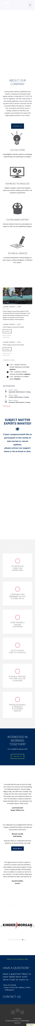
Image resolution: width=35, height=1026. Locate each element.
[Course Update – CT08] (17, 303)
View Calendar (6, 406)
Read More (7, 331)
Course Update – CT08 (12, 307)
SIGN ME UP (17, 756)
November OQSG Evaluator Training (19, 402)
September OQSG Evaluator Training (19, 392)
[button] (1, 926)
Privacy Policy (17, 1018)
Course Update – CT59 (12, 342)
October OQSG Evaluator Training (19, 397)
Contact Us (17, 126)
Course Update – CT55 (12, 324)
